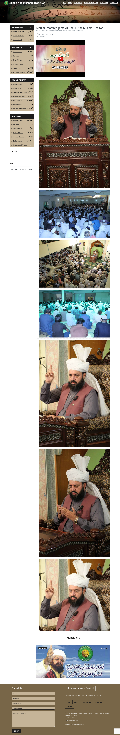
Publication (78, 3)
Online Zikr (104, 3)
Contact (69, 707)
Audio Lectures (86, 702)
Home (64, 3)
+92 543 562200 (71, 718)
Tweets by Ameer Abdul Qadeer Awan (21, 169)
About (70, 3)
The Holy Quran (17, 27)
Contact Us (114, 3)
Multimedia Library (91, 3)
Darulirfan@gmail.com (72, 720)
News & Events (17, 47)
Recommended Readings (20, 145)
